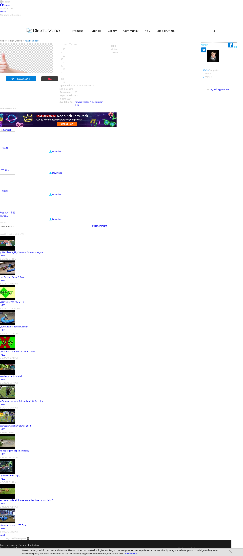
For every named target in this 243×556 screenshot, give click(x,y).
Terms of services (8, 544)
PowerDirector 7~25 (84, 101)
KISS (3, 255)
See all (3, 11)
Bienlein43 (209, 66)
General (7, 129)
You (147, 31)
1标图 (5, 148)
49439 (206, 70)
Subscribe (212, 81)
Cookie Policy (130, 553)
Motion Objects (15, 41)
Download (57, 151)
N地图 (5, 191)
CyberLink (12, 548)
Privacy (22, 544)
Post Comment (99, 225)
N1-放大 (5, 169)
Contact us (33, 544)
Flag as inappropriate (219, 89)
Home (3, 41)
